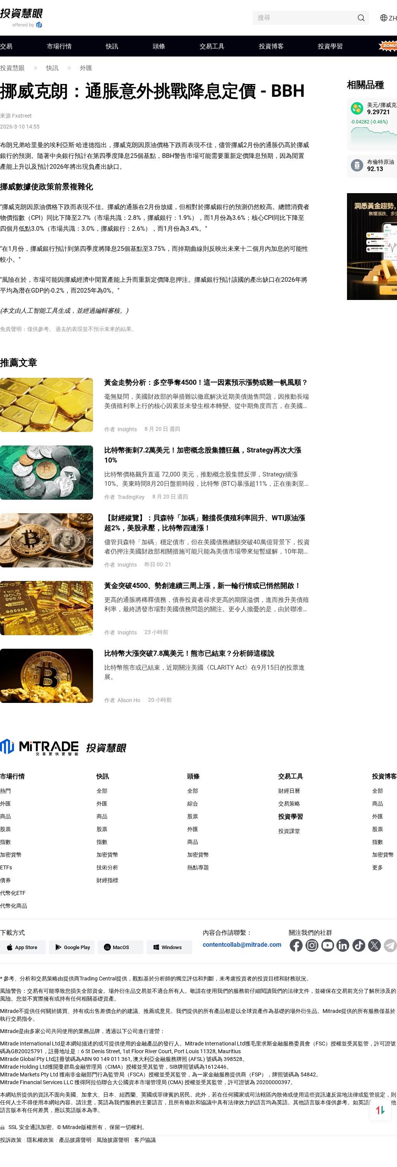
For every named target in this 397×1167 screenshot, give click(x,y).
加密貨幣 (11, 854)
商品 (5, 816)
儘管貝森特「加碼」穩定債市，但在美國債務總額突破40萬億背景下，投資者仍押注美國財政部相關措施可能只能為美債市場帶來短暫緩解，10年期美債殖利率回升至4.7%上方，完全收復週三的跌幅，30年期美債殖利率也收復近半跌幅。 (207, 547)
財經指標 (107, 880)
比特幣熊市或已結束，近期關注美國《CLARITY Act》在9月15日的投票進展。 (204, 671)
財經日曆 (289, 790)
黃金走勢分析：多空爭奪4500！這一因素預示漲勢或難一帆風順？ (206, 382)
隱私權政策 (40, 1139)
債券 (5, 880)
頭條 (159, 46)
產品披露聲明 (75, 1139)
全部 (102, 790)
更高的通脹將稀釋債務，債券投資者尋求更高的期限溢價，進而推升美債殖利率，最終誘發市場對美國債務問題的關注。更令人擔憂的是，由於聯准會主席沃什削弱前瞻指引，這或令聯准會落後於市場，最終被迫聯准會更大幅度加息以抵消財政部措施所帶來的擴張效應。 (206, 604)
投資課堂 (289, 831)
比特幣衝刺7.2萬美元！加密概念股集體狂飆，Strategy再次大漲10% (202, 454)
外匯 (86, 67)
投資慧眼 (12, 67)
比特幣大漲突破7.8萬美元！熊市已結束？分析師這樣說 (189, 653)
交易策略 (289, 803)
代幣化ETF (13, 892)
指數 (5, 841)
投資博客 (271, 46)
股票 (5, 829)
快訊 (112, 46)
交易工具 (212, 46)
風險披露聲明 (113, 1139)
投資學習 (330, 46)
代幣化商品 (13, 905)
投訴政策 (11, 1139)
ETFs (6, 867)
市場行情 (59, 46)
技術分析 (107, 867)
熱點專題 (198, 867)
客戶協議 (145, 1139)
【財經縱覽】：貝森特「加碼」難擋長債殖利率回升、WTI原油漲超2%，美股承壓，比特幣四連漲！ (204, 522)
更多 (377, 867)
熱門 (5, 790)
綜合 (192, 803)
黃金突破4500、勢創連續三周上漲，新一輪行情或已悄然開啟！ (202, 585)
